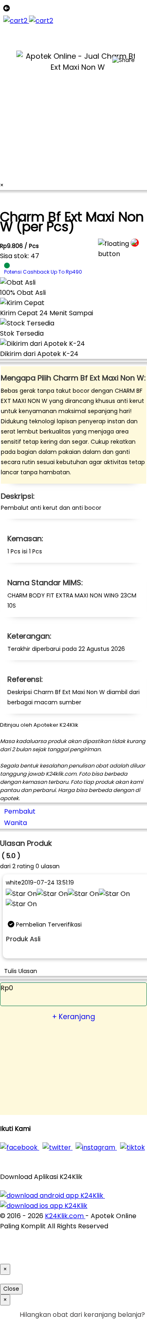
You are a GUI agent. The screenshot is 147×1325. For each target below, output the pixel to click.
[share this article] (123, 60)
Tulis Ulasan (20, 971)
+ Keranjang (73, 1017)
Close (11, 1289)
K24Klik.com (65, 1216)
